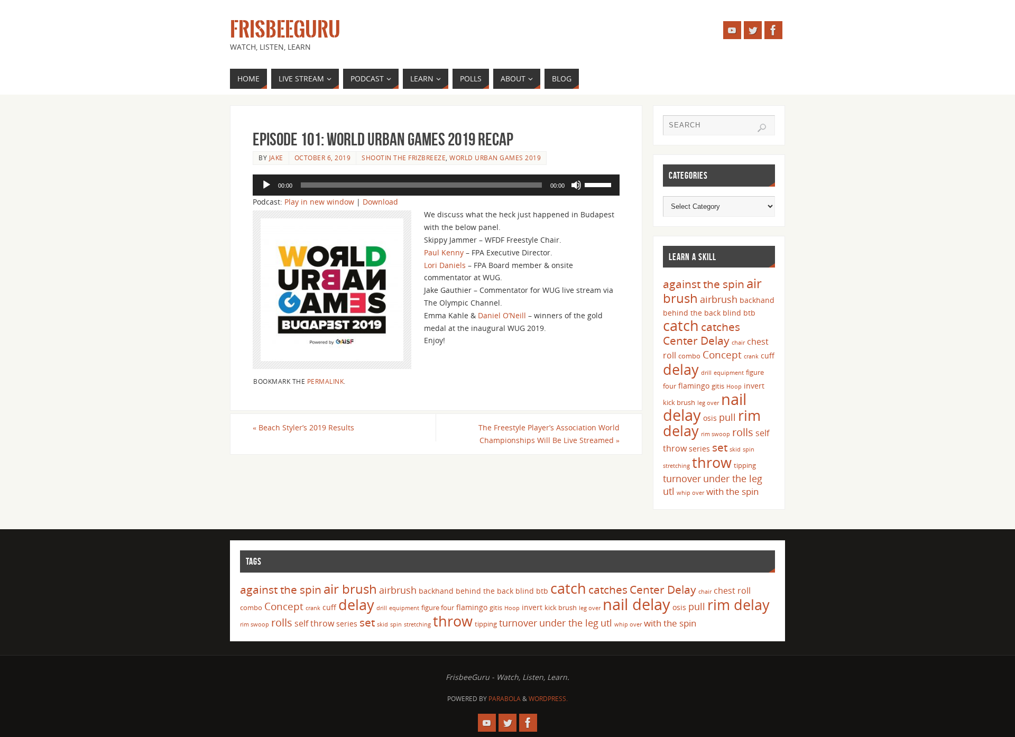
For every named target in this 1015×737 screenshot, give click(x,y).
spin (748, 449)
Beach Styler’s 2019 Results (303, 427)
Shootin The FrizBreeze (404, 157)
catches (720, 326)
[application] (436, 185)
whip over (690, 492)
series (699, 449)
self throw (314, 623)
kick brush (679, 402)
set (719, 447)
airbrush (718, 299)
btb (749, 313)
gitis (718, 386)
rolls (742, 432)
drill (706, 372)
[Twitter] (753, 30)
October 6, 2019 (322, 157)
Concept (722, 355)
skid (735, 449)
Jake (276, 157)
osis (710, 418)
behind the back (692, 313)
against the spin (703, 284)
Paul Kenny (444, 252)
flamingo (693, 386)
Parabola (504, 698)
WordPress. (548, 698)
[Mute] (576, 185)
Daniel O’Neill (502, 315)
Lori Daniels (445, 265)
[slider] (599, 184)
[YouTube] (732, 30)
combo (689, 356)
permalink (325, 381)
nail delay (636, 604)
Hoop (734, 386)
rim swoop (715, 434)
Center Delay (696, 340)
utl (669, 491)
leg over (708, 403)
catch (681, 325)
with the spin (732, 491)
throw (712, 462)
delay (681, 369)
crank (751, 356)
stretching (676, 465)
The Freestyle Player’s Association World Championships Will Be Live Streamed (549, 433)
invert (754, 386)
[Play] (266, 185)
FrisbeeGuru (285, 29)
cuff (767, 356)
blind (732, 313)
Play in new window (319, 202)
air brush (350, 588)
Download (380, 202)
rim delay (738, 604)
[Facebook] (773, 30)
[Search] (761, 128)
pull (727, 417)
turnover (682, 478)
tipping (745, 465)
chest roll (732, 590)
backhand (757, 300)
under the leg (732, 478)
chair (738, 342)
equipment (729, 372)
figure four (437, 607)
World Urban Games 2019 (495, 157)
